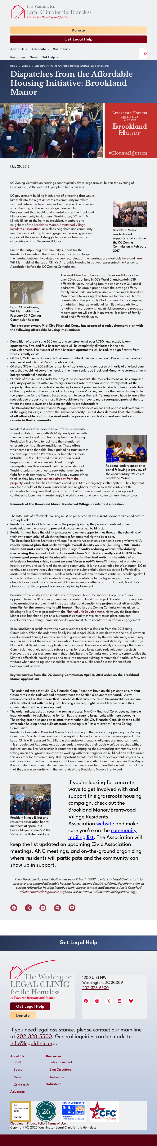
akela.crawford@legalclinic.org (43, 892)
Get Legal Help (78, 39)
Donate (78, 30)
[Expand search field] (145, 53)
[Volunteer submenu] (70, 49)
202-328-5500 (95, 988)
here (125, 258)
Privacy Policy (36, 1123)
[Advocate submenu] (48, 49)
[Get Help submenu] (57, 57)
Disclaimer (17, 1123)
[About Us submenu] (26, 49)
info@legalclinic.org (33, 1043)
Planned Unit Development (85, 611)
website (105, 824)
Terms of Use (57, 1123)
